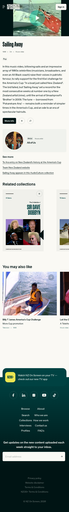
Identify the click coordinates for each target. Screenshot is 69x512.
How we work (41, 420)
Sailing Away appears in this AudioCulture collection (28, 173)
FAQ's (41, 430)
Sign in (61, 7)
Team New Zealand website (16, 167)
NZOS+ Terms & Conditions (34, 491)
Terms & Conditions (34, 487)
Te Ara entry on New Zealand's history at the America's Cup (32, 162)
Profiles (25, 430)
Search (26, 415)
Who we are (41, 415)
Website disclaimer (34, 482)
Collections (25, 420)
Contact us (41, 425)
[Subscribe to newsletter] (61, 456)
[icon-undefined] (22, 121)
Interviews (25, 425)
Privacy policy (34, 478)
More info (9, 121)
